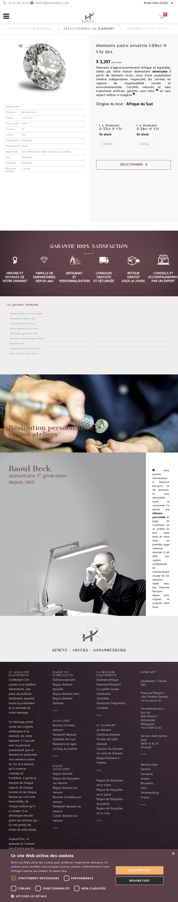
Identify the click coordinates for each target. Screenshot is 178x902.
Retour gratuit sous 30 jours (24, 329)
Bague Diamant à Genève (108, 761)
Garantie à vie (17, 344)
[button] (61, 896)
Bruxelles (147, 783)
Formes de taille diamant (107, 742)
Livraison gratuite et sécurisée (25, 349)
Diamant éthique (107, 680)
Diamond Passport (109, 684)
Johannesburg (109, 650)
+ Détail (106, 144)
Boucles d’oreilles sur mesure (67, 800)
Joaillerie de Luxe (64, 739)
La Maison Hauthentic (107, 673)
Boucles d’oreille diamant (64, 728)
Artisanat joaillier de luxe (22, 324)
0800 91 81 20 (149, 743)
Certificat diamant (108, 735)
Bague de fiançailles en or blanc (110, 783)
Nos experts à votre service (24, 354)
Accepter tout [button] (140, 870)
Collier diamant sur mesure (65, 818)
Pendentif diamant (64, 735)
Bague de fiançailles (63, 673)
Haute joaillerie (61, 767)
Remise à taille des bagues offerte (27, 339)
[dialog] (89, 875)
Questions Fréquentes (111, 703)
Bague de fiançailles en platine (110, 802)
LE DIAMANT (106, 725)
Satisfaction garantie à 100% (24, 334)
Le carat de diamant (109, 753)
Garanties (103, 698)
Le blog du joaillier (65, 749)
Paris (144, 788)
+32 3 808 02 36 (151, 728)
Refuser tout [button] (139, 880)
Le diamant (104, 730)
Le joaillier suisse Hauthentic (108, 692)
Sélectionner (131, 164)
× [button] (173, 853)
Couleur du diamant (110, 749)
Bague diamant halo (66, 694)
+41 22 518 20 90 (18, 3)
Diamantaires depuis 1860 (22, 319)
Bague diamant (63, 774)
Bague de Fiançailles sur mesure (66, 781)
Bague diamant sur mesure (65, 790)
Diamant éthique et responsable (26, 314)
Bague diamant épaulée (63, 687)
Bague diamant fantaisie (63, 701)
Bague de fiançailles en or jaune (110, 792)
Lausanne (147, 774)
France (145, 797)
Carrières (102, 708)
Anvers (80, 650)
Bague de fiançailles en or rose (110, 811)
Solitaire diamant (64, 680)
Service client (149, 765)
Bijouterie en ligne (64, 744)
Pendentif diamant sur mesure (67, 809)
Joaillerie (61, 720)
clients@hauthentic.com (52, 3)
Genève (60, 650)
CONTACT (148, 672)
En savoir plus (58, 871)
